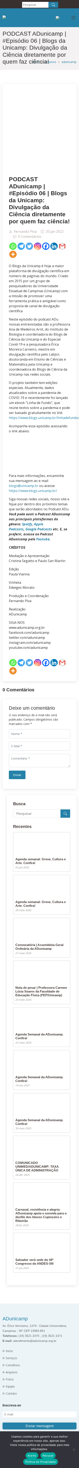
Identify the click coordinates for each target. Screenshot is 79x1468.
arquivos (50, 62)
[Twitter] (29, 246)
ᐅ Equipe (9, 1386)
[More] (13, 254)
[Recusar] (74, 1450)
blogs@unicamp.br (23, 485)
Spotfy (26, 524)
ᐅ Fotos (8, 1379)
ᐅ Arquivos (10, 1372)
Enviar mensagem (39, 1426)
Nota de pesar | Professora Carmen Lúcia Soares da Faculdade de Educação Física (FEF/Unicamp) (41, 991)
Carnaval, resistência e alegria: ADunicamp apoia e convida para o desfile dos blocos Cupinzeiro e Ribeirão (41, 1215)
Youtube (43, 539)
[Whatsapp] (13, 246)
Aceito (32, 1455)
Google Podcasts (38, 529)
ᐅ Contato (10, 1393)
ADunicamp (15, 1318)
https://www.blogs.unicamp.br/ (33, 490)
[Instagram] (37, 246)
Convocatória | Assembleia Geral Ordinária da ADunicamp (39, 946)
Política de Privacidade (40, 1461)
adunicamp (69, 62)
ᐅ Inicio (8, 1351)
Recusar (48, 1455)
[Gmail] (62, 246)
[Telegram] (21, 246)
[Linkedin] (54, 246)
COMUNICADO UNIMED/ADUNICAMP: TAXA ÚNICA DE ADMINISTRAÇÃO (37, 1166)
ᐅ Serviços (10, 1358)
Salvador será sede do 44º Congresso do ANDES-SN (34, 1261)
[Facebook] (46, 246)
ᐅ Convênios (11, 1365)
